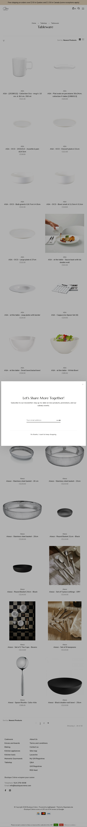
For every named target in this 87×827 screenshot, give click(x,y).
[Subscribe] (57, 420)
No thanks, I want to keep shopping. (44, 434)
